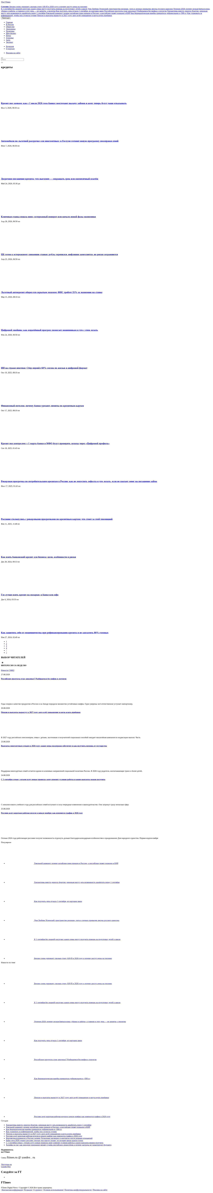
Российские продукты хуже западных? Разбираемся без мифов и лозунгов (135, 11)
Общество (10, 27)
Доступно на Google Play (6, 1165)
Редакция (10, 46)
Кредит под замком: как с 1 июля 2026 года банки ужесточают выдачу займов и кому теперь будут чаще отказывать (64, 103)
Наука (8, 36)
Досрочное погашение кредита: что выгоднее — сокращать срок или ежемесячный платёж (49, 178)
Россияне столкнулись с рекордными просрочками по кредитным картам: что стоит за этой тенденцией (57, 519)
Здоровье (10, 38)
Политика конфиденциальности (78, 1190)
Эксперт (9, 42)
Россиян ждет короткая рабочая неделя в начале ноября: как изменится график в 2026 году (42, 813)
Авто (8, 40)
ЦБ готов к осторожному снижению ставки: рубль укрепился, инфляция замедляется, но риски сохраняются (59, 254)
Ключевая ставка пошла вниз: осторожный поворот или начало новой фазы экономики (48, 216)
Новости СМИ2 (7, 670)
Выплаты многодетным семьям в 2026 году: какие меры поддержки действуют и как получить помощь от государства (54, 746)
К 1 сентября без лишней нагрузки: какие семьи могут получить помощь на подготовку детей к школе (44, 9)
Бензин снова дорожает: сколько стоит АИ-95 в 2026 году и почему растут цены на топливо (44, 7)
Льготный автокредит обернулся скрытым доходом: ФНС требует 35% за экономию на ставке (51, 292)
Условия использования (53, 1190)
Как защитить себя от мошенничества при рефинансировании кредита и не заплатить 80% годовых (54, 632)
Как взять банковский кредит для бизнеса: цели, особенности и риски (38, 557)
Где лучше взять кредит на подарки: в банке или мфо (29, 594)
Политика (10, 31)
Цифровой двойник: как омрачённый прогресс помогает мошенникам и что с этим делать (49, 330)
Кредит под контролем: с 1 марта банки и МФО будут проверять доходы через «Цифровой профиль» (55, 443)
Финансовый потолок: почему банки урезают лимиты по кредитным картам (42, 405)
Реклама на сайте (13, 53)
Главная (9, 22)
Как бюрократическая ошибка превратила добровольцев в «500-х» (159, 13)
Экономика (10, 29)
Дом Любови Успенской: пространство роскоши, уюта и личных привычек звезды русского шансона (130, 9)
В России (10, 24)
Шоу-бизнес (11, 33)
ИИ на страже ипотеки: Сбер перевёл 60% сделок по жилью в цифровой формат (44, 368)
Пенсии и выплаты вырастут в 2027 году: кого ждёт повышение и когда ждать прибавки (74, 15)
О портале (10, 49)
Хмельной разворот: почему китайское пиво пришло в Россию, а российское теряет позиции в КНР (88, 13)
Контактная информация (12, 1190)
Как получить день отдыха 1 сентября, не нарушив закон (80, 11)
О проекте (37, 1190)
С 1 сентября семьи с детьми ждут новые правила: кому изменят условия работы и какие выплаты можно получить (53, 779)
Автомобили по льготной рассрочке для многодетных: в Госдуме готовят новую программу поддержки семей (59, 141)
